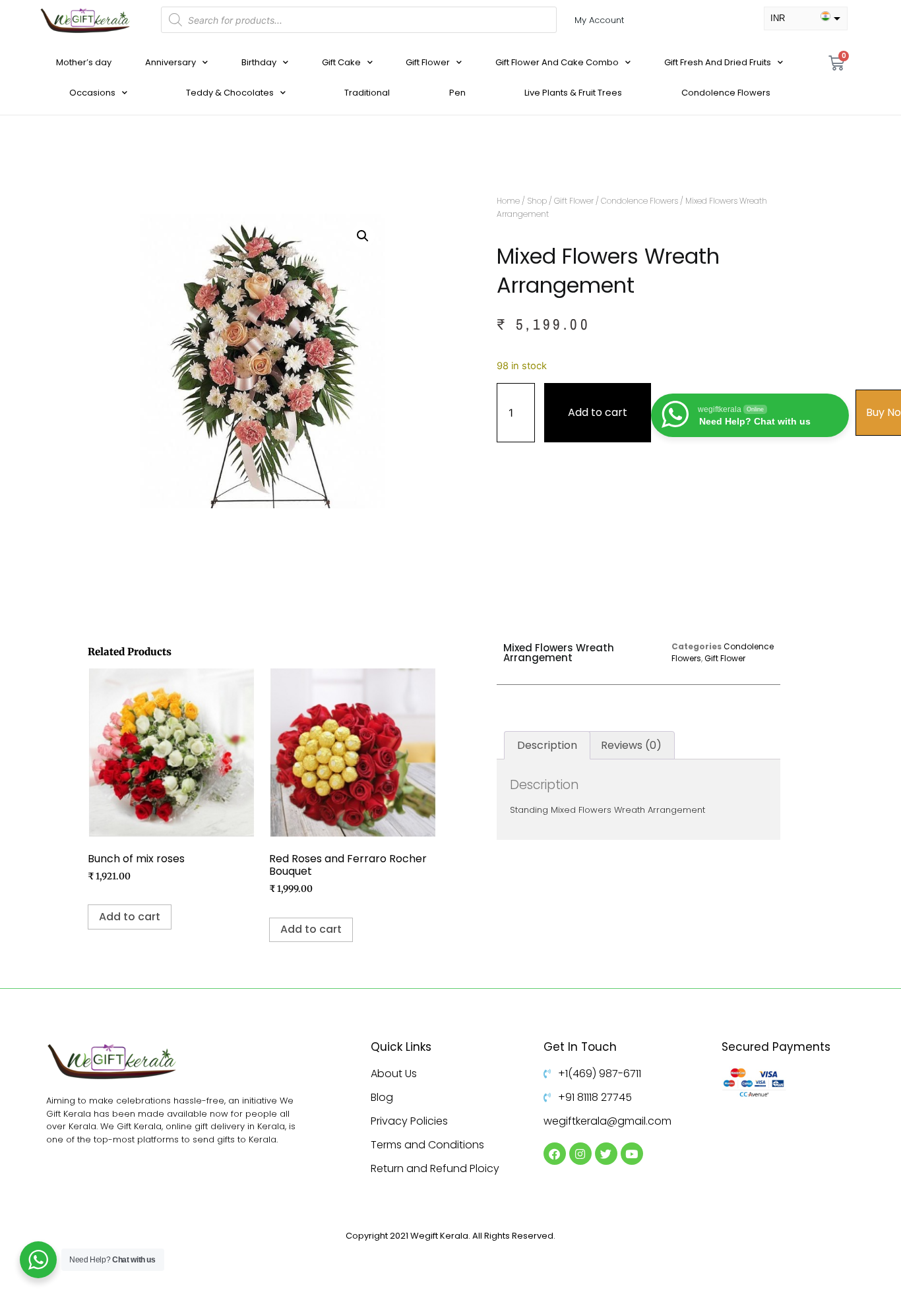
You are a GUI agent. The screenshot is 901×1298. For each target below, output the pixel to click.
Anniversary (170, 62)
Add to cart (597, 412)
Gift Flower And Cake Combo (557, 62)
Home (508, 200)
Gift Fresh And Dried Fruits (717, 62)
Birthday (258, 62)
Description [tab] (547, 745)
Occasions (92, 92)
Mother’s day (83, 62)
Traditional (367, 92)
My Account (599, 20)
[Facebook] (555, 1153)
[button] (363, 236)
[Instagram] (580, 1153)
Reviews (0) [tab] (631, 745)
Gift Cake (341, 62)
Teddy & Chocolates (230, 92)
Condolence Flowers (725, 92)
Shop (537, 200)
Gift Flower (428, 62)
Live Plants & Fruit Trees (573, 92)
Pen (457, 92)
